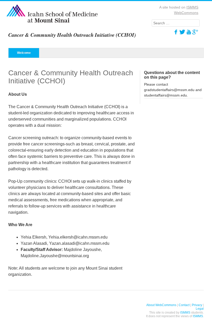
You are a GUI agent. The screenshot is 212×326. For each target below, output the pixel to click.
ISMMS (185, 312)
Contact (184, 305)
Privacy (197, 305)
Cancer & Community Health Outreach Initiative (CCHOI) (72, 34)
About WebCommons (161, 305)
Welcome (24, 53)
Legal (200, 308)
